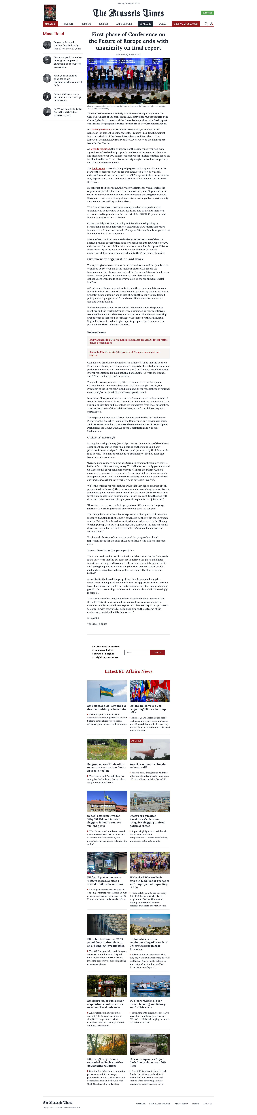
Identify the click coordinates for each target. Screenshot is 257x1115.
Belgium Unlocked (186, 24)
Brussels (68, 24)
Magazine (50, 24)
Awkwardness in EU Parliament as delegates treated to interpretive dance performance (128, 341)
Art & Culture (124, 24)
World (162, 24)
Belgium (86, 24)
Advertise (140, 1104)
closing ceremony (102, 129)
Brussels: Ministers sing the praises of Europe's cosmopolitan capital (124, 354)
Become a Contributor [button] (159, 1104)
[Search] (206, 24)
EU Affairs (145, 24)
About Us (207, 1104)
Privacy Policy (181, 1104)
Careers (195, 1104)
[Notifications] (211, 24)
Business (103, 24)
